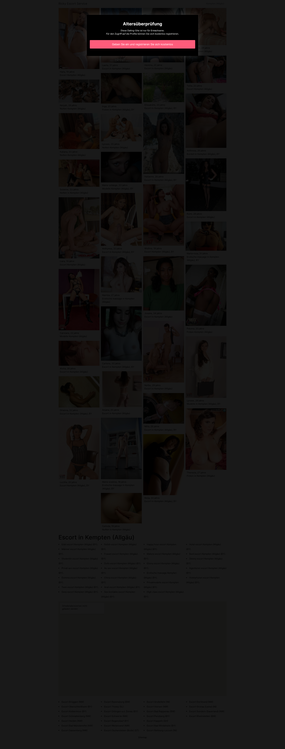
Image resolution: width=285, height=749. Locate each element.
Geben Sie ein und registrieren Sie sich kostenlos (142, 44)
